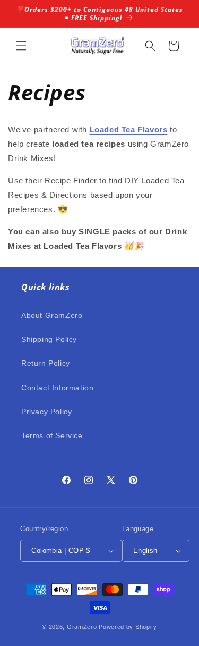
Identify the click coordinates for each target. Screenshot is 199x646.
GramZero (82, 627)
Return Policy (45, 363)
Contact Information (57, 387)
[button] (21, 45)
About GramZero (51, 315)
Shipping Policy (49, 339)
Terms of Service (52, 435)
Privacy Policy (46, 411)
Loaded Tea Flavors (129, 129)
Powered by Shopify (128, 627)
